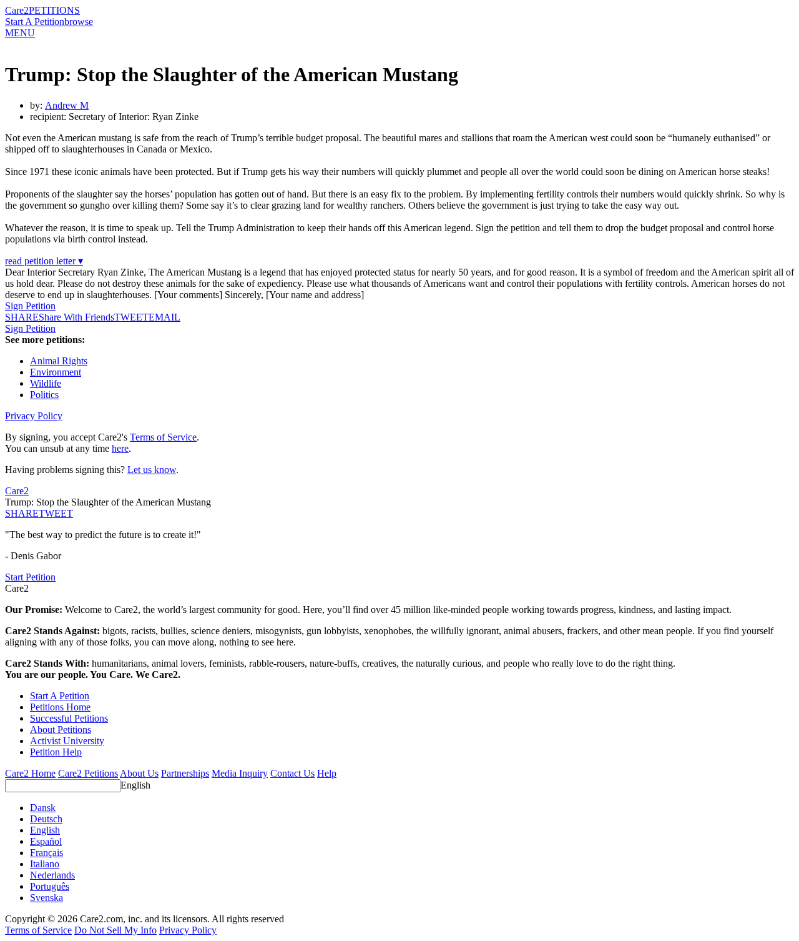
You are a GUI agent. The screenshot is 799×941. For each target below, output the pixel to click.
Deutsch (46, 819)
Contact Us (292, 773)
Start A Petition (34, 21)
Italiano (44, 864)
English (135, 785)
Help (326, 773)
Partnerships (185, 773)
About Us (139, 773)
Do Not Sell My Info (115, 930)
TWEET (131, 317)
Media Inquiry (240, 773)
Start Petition (30, 577)
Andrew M (67, 105)
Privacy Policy (33, 416)
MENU (20, 32)
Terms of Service (163, 437)
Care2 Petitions (88, 773)
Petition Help (56, 752)
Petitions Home (60, 707)
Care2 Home (30, 773)
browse (78, 21)
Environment (55, 372)
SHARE (22, 513)
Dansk (43, 807)
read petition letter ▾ (44, 261)
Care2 (17, 10)
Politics (44, 394)
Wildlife (45, 383)
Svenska (46, 897)
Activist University (67, 740)
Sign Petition (30, 306)
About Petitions (60, 729)
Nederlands (52, 875)
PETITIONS (54, 10)
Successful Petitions (69, 718)
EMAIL (164, 317)
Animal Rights (58, 361)
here (120, 448)
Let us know (151, 469)
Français (46, 852)
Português (49, 886)
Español (46, 841)
